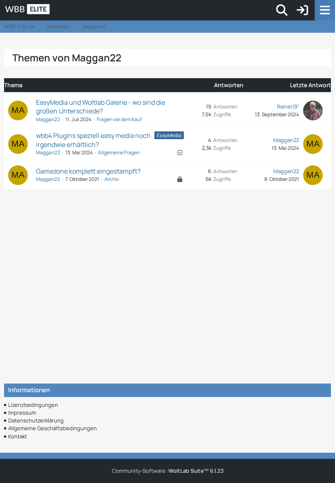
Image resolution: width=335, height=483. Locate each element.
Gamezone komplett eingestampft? (88, 171)
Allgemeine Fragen (119, 152)
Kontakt (17, 436)
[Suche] (282, 10)
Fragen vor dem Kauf (119, 119)
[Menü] (325, 10)
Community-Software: (167, 470)
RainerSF (288, 106)
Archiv (112, 179)
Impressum (22, 412)
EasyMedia (169, 135)
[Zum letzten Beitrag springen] (313, 110)
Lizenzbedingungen (33, 405)
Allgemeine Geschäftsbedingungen (52, 428)
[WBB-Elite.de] (55, 10)
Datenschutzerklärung (36, 420)
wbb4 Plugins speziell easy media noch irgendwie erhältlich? (93, 140)
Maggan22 (48, 119)
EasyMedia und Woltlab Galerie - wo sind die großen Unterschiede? (100, 106)
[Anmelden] (302, 10)
